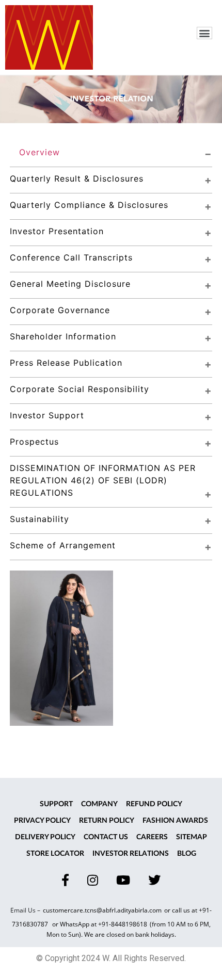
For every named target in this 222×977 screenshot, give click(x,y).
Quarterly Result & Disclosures (77, 178)
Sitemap (191, 837)
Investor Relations (130, 853)
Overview (39, 152)
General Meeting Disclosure (70, 284)
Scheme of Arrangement (63, 545)
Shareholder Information (63, 336)
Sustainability (39, 519)
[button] (204, 33)
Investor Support (47, 415)
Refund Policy (154, 804)
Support (56, 804)
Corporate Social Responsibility (79, 389)
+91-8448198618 (122, 924)
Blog (186, 853)
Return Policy (106, 820)
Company (99, 804)
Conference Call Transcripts (71, 257)
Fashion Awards (175, 820)
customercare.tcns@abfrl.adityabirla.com (102, 910)
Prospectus (34, 441)
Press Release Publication (66, 362)
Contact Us (106, 837)
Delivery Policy (45, 837)
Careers (152, 837)
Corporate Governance (60, 310)
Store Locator (55, 853)
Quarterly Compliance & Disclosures (89, 205)
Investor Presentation (57, 231)
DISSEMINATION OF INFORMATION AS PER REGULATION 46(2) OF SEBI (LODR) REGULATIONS (104, 480)
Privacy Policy (42, 820)
